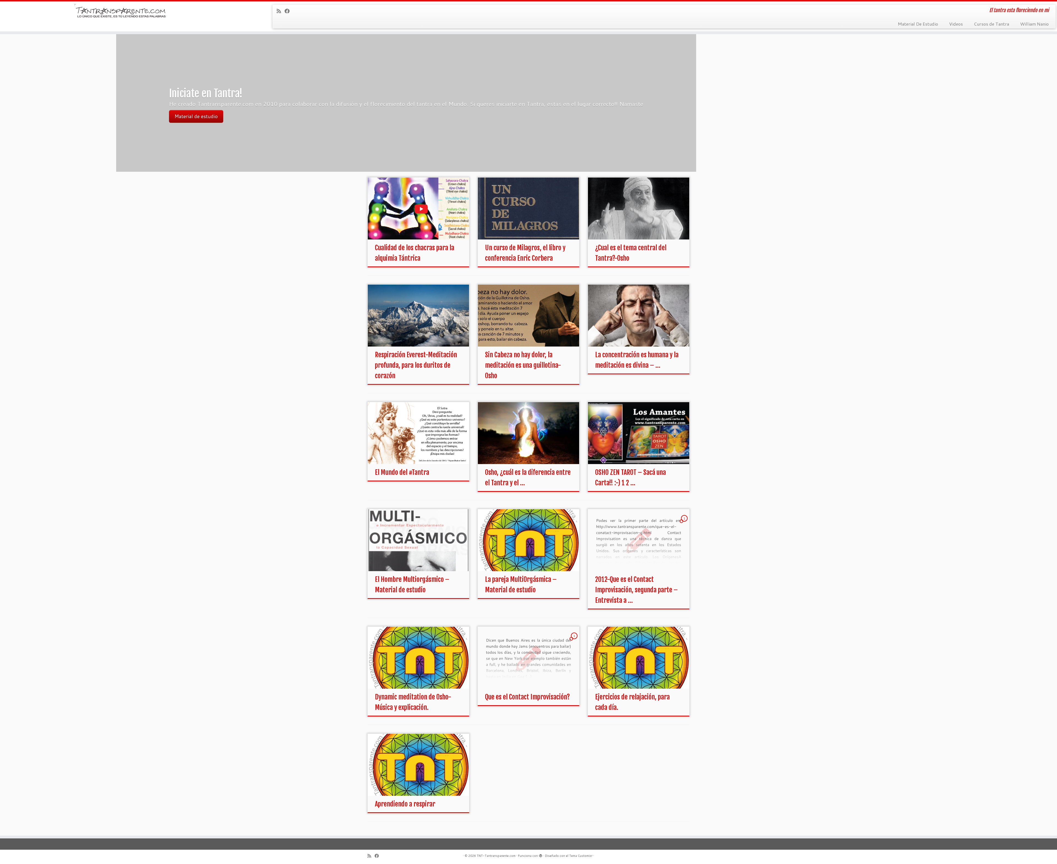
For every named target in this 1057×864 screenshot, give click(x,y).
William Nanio (1034, 24)
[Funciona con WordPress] (541, 855)
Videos (956, 24)
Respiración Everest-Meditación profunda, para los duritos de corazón (416, 365)
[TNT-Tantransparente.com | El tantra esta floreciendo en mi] (122, 12)
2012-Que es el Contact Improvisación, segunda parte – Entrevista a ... (636, 589)
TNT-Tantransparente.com (496, 856)
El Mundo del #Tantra (402, 472)
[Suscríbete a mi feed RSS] (281, 11)
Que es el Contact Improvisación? (527, 697)
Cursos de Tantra (991, 24)
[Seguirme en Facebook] (289, 11)
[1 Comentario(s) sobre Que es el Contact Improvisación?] (574, 641)
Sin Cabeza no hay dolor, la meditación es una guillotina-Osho (523, 365)
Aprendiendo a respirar (405, 804)
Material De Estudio (918, 24)
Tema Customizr (580, 856)
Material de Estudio (196, 111)
